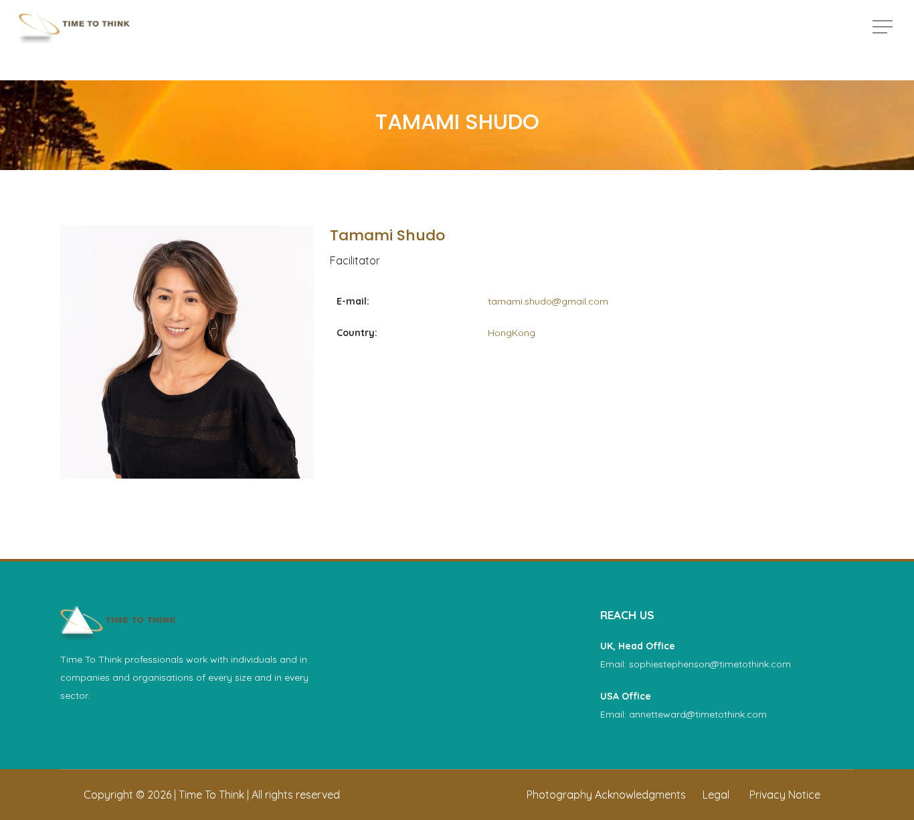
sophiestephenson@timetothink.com (710, 664)
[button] (884, 27)
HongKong (511, 333)
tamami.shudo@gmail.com (548, 301)
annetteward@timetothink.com (698, 714)
